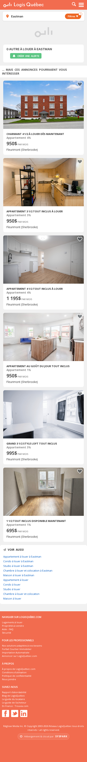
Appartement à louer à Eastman (22, 556)
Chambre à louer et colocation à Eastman (27, 570)
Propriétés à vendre (13, 625)
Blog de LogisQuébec (13, 695)
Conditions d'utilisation (14, 672)
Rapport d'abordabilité (14, 692)
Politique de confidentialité (16, 675)
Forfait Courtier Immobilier (17, 649)
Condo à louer (11, 584)
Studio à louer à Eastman (18, 566)
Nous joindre (9, 679)
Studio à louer (11, 589)
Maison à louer (12, 598)
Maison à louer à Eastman (18, 575)
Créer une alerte (28, 56)
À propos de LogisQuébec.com (18, 668)
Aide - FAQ (7, 629)
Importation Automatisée (15, 652)
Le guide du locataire (13, 699)
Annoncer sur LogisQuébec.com (19, 655)
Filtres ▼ (74, 16)
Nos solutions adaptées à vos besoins (22, 645)
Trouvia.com (21, 705)
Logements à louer (12, 622)
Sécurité (6, 632)
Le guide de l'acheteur (14, 702)
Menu (81, 5)
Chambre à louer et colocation (21, 594)
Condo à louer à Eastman (18, 561)
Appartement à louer (15, 580)
